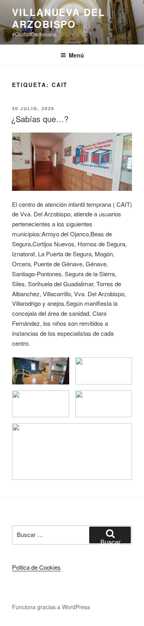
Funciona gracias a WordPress (51, 607)
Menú (76, 55)
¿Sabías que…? (39, 119)
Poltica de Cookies (36, 567)
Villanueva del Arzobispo (58, 18)
